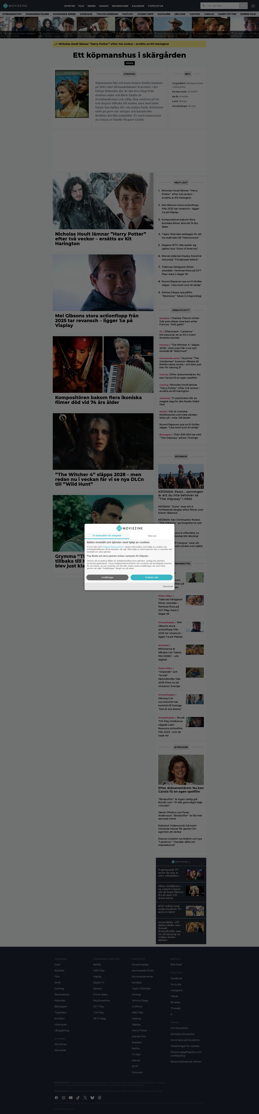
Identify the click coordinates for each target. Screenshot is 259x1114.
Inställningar (107, 577)
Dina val (152, 536)
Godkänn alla (151, 577)
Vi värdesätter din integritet (107, 535)
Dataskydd (168, 586)
